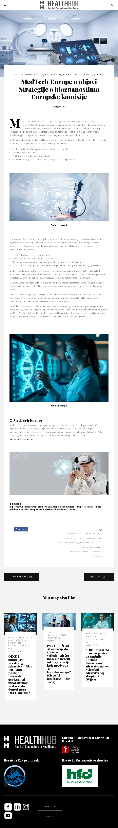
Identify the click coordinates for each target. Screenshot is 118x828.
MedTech (100, 543)
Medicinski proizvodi (87, 543)
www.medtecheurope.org (21, 439)
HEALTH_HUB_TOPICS (45, 75)
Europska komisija (96, 538)
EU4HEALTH (30, 75)
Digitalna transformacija (93, 534)
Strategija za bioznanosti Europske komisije (86, 552)
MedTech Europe (88, 547)
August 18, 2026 (53, 641)
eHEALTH (19, 75)
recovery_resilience (80, 75)
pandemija (99, 547)
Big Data (71, 534)
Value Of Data (98, 556)
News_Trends (62, 75)
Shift (11, 649)
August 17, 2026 (92, 645)
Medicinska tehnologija (68, 543)
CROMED (79, 534)
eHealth (85, 538)
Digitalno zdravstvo (73, 538)
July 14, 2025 (98, 74)
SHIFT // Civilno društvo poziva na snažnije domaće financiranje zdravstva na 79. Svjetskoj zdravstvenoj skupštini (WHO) (97, 664)
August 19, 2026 (14, 651)
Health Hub (60, 106)
